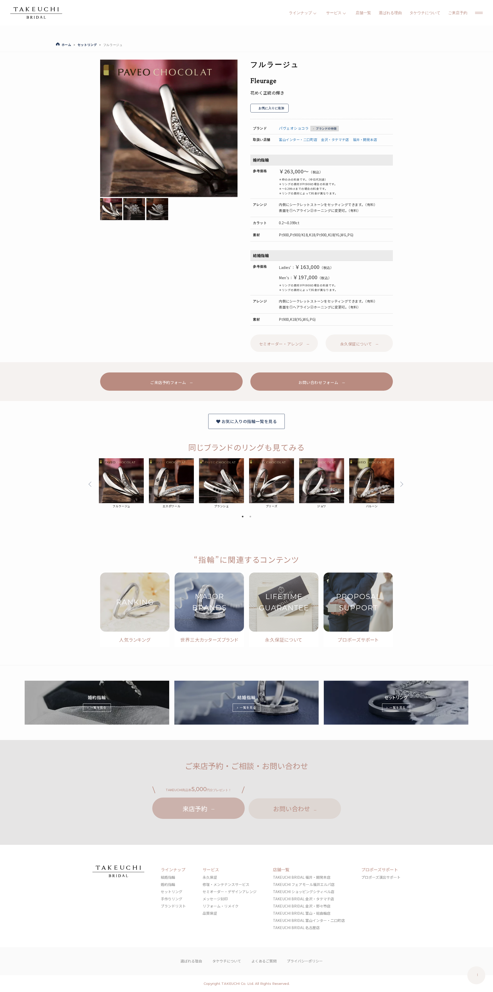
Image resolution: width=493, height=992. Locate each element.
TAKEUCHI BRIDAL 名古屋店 (296, 927)
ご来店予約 (457, 12)
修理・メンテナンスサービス (226, 884)
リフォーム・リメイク (221, 906)
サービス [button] (334, 12)
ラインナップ (173, 869)
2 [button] (250, 516)
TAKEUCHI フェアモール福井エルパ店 (304, 884)
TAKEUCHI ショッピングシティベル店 (303, 891)
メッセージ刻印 (215, 898)
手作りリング (171, 898)
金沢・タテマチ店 (335, 139)
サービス (211, 869)
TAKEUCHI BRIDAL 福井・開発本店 (301, 877)
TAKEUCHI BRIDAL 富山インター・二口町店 (309, 920)
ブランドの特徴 (326, 128)
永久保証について (356, 344)
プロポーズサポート (379, 869)
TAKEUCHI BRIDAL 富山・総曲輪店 (301, 913)
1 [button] (242, 516)
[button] (479, 13)
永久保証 (210, 877)
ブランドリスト (173, 906)
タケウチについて (425, 12)
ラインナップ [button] (300, 12)
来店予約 (195, 808)
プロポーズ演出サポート (381, 877)
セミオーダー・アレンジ (281, 344)
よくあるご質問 (264, 960)
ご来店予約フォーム (168, 382)
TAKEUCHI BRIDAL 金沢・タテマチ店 (303, 898)
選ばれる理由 (390, 12)
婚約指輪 (168, 884)
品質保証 (210, 913)
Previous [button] (91, 484)
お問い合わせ (291, 808)
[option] (169, 128)
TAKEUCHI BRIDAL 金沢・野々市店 (301, 906)
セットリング (171, 891)
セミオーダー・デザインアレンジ (230, 891)
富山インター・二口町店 (298, 139)
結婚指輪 (168, 877)
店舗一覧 (363, 12)
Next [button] (400, 484)
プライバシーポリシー (305, 960)
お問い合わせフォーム (318, 382)
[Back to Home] (36, 13)
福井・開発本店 (365, 139)
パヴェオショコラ (294, 128)
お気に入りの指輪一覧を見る (248, 421)
